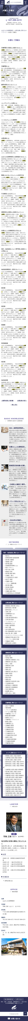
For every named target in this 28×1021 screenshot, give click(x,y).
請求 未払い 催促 (10, 693)
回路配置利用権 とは (11, 565)
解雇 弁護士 (8, 721)
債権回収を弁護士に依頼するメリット (12, 212)
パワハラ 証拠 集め (11, 710)
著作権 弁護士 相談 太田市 (13, 760)
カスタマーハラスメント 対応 (14, 635)
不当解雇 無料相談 (10, 739)
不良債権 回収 (9, 683)
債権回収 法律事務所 (11, 687)
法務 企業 (8, 611)
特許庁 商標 (8, 579)
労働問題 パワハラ (10, 713)
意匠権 (3, 306)
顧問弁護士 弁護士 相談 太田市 (14, 763)
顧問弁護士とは (10, 623)
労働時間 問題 (9, 729)
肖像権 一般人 (9, 575)
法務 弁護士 (8, 615)
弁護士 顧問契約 (10, 625)
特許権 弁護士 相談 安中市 (13, 779)
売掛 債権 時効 (9, 689)
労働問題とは (5, 66)
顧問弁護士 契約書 (10, 608)
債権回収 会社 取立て (11, 671)
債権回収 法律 (9, 665)
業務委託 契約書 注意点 (12, 606)
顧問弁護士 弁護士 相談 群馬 (13, 783)
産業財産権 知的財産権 (12, 558)
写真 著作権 (8, 589)
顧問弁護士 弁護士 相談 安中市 (14, 761)
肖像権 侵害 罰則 (10, 591)
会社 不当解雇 (9, 706)
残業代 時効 (8, 737)
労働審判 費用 (9, 725)
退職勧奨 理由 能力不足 (12, 637)
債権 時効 (8, 667)
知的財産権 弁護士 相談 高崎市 (14, 785)
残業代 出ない (9, 717)
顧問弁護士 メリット (11, 610)
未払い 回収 (8, 663)
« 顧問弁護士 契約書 (7, 400)
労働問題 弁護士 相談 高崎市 (13, 781)
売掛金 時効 (8, 675)
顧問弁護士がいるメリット (9, 84)
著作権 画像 (8, 585)
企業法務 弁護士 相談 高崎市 (13, 777)
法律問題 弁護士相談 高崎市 (13, 789)
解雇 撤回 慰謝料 (10, 715)
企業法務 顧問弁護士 (11, 617)
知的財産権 (4, 380)
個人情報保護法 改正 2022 (13, 631)
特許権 (3, 361)
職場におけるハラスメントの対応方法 (12, 175)
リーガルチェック (10, 621)
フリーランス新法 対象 (12, 639)
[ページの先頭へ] (25, 1014)
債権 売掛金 (8, 673)
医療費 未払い (9, 691)
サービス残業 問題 (10, 711)
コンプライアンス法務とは (9, 103)
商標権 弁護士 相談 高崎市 (13, 756)
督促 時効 (8, 677)
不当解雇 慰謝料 (10, 741)
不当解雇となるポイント (8, 193)
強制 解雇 (8, 708)
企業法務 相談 (9, 619)
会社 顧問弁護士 (10, 629)
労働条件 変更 (9, 641)
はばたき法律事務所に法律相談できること (13, 157)
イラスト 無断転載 (10, 583)
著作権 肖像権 (9, 560)
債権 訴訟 (8, 679)
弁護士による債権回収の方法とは (11, 230)
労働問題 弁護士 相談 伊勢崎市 (14, 775)
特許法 (7, 556)
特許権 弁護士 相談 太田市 (13, 771)
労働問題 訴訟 (9, 743)
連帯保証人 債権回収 (11, 685)
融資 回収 (8, 656)
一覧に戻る (14, 404)
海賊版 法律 (8, 561)
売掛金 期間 (8, 658)
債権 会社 (8, 669)
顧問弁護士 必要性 (10, 643)
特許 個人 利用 (9, 569)
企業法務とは (5, 138)
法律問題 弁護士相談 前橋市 (13, 758)
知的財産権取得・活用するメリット (11, 269)
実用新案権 (4, 343)
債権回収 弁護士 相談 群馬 (13, 773)
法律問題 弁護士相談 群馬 (13, 787)
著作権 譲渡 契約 (10, 573)
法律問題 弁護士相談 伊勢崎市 (14, 769)
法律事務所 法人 (10, 613)
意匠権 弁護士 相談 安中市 (13, 795)
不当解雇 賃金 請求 (11, 735)
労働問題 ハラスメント (12, 719)
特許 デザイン (9, 567)
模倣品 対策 (8, 571)
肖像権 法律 (8, 581)
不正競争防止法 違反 (11, 577)
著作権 (3, 288)
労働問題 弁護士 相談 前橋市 (13, 791)
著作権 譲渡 (8, 563)
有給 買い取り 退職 (11, 633)
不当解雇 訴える (10, 733)
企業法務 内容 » (22, 400)
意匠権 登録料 (9, 587)
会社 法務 (8, 627)
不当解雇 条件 (9, 727)
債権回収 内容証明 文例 (12, 681)
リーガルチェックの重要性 (9, 120)
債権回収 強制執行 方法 (12, 660)
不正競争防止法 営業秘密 (12, 593)
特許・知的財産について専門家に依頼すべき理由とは (13, 250)
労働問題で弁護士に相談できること (11, 47)
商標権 (3, 325)
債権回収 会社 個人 (11, 661)
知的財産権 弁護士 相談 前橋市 (14, 793)
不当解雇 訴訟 (9, 731)
